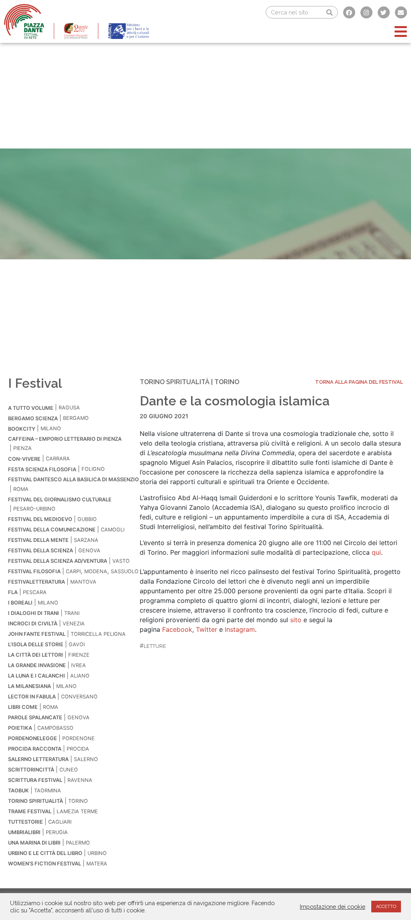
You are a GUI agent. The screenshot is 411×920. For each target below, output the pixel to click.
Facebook (177, 629)
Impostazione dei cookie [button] (332, 906)
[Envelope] (401, 12)
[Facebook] (349, 12)
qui (376, 552)
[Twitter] (384, 12)
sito (295, 620)
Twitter (206, 629)
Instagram (240, 629)
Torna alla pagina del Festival (359, 382)
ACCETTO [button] (386, 906)
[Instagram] (366, 12)
